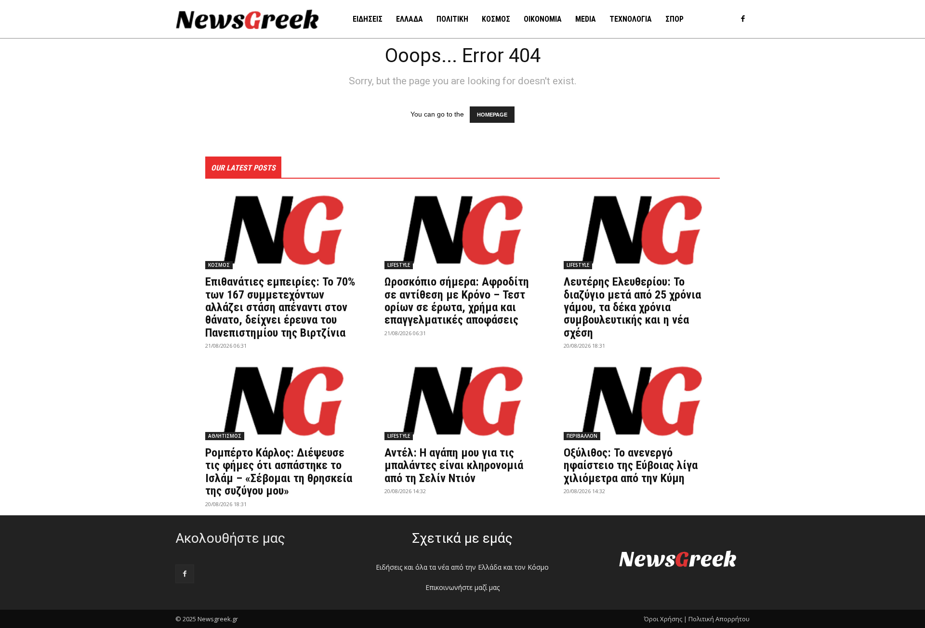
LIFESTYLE (398, 265)
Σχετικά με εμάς (462, 538)
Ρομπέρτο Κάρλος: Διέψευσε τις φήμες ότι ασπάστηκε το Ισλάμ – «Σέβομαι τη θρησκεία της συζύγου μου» (278, 471)
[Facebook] (743, 19)
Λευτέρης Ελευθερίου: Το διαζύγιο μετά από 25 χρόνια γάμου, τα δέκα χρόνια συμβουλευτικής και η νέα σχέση (632, 307)
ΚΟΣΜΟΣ (219, 265)
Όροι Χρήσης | (665, 619)
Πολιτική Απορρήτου (719, 619)
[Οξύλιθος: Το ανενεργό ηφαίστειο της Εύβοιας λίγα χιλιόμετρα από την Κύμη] (642, 401)
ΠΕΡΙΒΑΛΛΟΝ (582, 435)
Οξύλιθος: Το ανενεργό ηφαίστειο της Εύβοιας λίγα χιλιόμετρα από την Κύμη (631, 465)
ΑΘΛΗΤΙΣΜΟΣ (224, 435)
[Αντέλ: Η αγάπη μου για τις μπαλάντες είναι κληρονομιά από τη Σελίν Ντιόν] (462, 401)
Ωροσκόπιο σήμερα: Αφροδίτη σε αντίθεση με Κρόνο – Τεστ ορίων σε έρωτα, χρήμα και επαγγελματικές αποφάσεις (456, 301)
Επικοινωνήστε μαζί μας (462, 587)
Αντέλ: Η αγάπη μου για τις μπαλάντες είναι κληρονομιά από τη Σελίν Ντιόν (453, 465)
